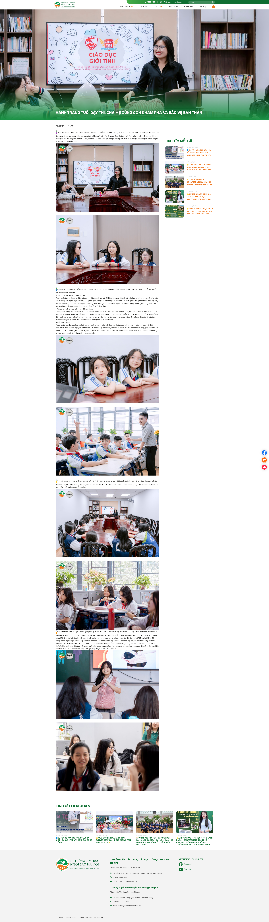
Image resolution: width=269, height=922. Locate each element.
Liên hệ (203, 7)
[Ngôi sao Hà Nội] (64, 4)
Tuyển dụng (189, 7)
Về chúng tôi (125, 7)
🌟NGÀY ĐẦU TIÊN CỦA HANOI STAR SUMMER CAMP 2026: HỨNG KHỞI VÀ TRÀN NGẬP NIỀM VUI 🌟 (200, 167)
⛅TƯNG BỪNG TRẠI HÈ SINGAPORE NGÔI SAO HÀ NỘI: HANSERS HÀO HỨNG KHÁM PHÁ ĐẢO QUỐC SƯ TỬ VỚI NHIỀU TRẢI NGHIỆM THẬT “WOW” (200, 182)
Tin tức (157, 7)
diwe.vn (100, 918)
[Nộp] (212, 2)
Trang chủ (60, 126)
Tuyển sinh (143, 7)
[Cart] (213, 6)
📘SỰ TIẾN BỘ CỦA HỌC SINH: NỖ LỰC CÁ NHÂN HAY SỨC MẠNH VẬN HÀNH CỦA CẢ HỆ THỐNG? (199, 152)
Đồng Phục (173, 7)
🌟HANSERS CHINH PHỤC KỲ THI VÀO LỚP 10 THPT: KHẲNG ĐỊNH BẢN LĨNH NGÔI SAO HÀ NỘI (200, 211)
